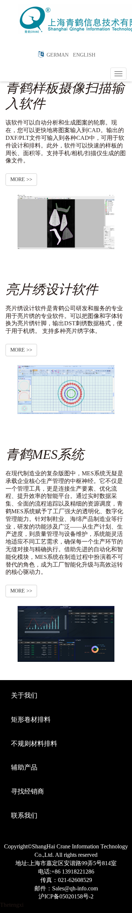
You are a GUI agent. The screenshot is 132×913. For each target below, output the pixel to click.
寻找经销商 (27, 791)
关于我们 (24, 695)
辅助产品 (24, 767)
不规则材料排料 (34, 743)
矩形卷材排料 (31, 719)
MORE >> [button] (21, 179)
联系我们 (24, 815)
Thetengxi (11, 905)
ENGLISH (82, 55)
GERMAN (56, 55)
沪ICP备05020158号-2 (66, 896)
